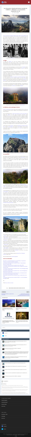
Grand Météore (10, 126)
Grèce (6, 282)
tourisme (12, 282)
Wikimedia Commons (23, 232)
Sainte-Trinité (6, 244)
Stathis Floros (19, 253)
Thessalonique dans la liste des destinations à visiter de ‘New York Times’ (7, 309)
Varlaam (5, 235)
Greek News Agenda (14, 256)
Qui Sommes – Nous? (4, 414)
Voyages (17, 12)
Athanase (11, 125)
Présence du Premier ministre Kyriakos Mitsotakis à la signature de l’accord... (16, 369)
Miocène (4, 80)
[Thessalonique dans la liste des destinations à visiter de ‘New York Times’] (8, 303)
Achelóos (21, 85)
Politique (14, 354)
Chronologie (3, 416)
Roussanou (5, 240)
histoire (9, 282)
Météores (10, 61)
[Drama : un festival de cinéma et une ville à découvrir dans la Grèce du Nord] (22, 315)
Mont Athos (23, 157)
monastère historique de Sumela (8, 202)
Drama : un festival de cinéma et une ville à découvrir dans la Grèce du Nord (22, 321)
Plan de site (3, 418)
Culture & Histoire (11, 349)
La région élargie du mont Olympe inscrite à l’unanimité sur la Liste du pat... (16, 366)
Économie (9, 354)
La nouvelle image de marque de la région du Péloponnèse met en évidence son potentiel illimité (8, 321)
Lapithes (8, 114)
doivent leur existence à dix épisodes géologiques (18, 76)
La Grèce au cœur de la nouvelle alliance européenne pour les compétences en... (16, 372)
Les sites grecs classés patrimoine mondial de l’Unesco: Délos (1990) (13, 265)
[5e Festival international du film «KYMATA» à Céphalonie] (3, 349)
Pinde (22, 68)
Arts (8, 342)
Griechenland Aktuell (4, 402)
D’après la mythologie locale (7, 109)
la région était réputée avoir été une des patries (19, 113)
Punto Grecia (3, 406)
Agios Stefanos (6, 247)
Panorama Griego (4, 404)
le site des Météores (24, 35)
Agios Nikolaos (6, 237)
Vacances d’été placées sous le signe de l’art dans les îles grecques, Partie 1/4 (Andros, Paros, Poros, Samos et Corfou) (15, 345)
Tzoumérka (13, 85)
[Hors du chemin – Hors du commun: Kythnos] (22, 303)
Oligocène (24, 79)
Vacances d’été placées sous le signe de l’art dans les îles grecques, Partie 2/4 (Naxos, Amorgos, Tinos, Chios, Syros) (15, 341)
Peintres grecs (11, 346)
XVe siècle (19, 127)
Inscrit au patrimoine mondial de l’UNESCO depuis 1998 (11, 35)
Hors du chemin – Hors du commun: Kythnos (21, 308)
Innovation (12, 354)
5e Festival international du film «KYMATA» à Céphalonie (13, 348)
